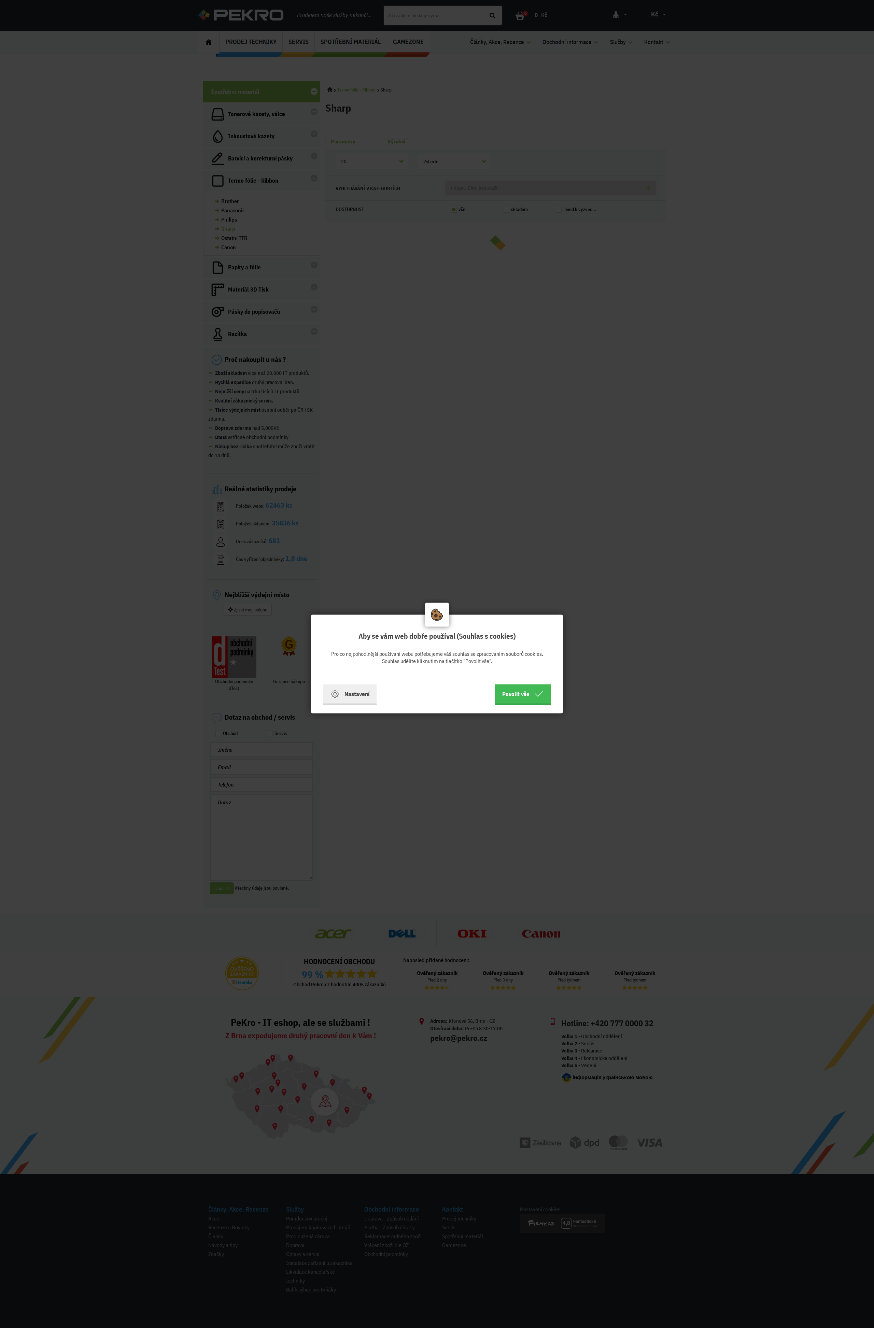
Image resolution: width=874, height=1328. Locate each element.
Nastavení (356, 694)
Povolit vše (516, 694)
